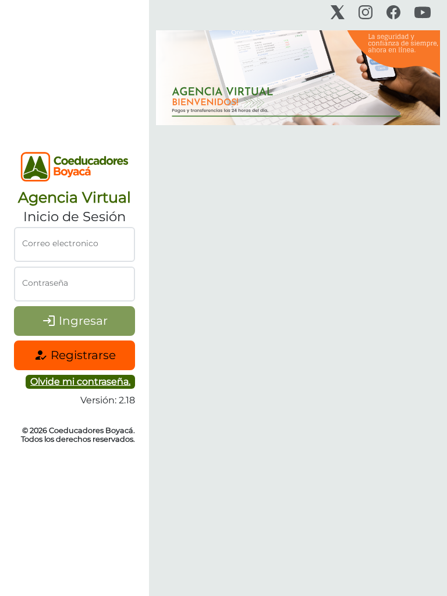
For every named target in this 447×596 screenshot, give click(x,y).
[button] (80, 382)
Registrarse (75, 355)
